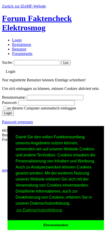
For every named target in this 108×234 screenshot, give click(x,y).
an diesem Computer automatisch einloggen (41, 108)
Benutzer (19, 49)
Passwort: (9, 102)
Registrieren (21, 44)
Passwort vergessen (17, 122)
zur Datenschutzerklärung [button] (39, 210)
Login (17, 40)
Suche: (7, 62)
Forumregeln (22, 53)
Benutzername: (14, 97)
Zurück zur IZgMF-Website (24, 6)
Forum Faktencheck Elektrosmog (37, 23)
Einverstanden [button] (55, 225)
